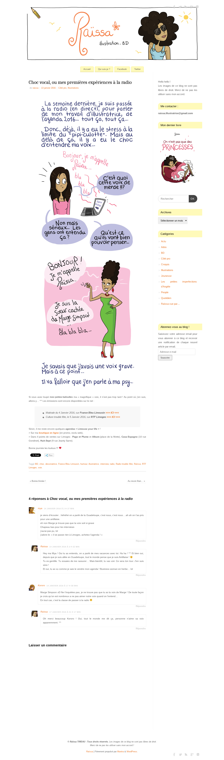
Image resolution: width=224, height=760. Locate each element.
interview (104, 464)
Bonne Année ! (38, 481)
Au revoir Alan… (136, 481)
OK (192, 198)
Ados (164, 247)
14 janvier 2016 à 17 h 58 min (62, 586)
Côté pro (62, 88)
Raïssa (137, 464)
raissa (35, 88)
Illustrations (73, 88)
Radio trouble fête (124, 464)
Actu (163, 241)
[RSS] (185, 7)
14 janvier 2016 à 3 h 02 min (64, 547)
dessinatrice (51, 464)
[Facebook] (174, 7)
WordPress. (132, 751)
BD (36, 464)
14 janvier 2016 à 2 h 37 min (59, 509)
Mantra (120, 751)
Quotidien (166, 298)
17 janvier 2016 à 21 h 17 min (65, 612)
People (164, 292)
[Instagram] (197, 7)
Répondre (141, 541)
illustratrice (94, 464)
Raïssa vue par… (170, 303)
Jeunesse (166, 275)
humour (83, 464)
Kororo (41, 585)
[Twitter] (180, 7)
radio (112, 464)
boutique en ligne (49, 432)
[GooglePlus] (191, 7)
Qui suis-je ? (104, 69)
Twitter (137, 69)
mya (40, 508)
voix (40, 467)
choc (42, 464)
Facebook (122, 69)
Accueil (87, 69)
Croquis (165, 264)
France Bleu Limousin (68, 464)
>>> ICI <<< (112, 412)
